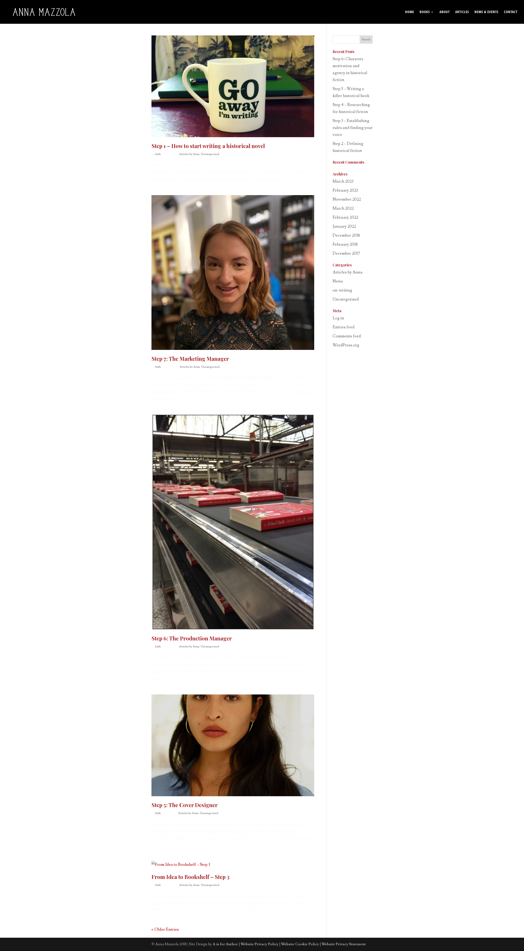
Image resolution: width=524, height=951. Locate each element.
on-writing (342, 290)
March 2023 (343, 181)
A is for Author (225, 944)
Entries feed (344, 327)
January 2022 (344, 226)
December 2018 (346, 235)
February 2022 (345, 217)
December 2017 (346, 253)
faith (158, 154)
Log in (338, 318)
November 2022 (347, 199)
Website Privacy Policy (259, 944)
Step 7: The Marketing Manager (190, 358)
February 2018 (345, 244)
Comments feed (347, 336)
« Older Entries (165, 929)
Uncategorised (210, 154)
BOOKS (425, 12)
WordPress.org (346, 345)
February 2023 (345, 190)
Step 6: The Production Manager (191, 638)
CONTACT (510, 12)
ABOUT (444, 12)
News (338, 281)
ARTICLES (462, 12)
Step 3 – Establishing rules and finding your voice (353, 127)
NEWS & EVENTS (486, 12)
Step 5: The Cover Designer (184, 805)
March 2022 (343, 208)
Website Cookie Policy (300, 944)
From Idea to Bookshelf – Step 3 (190, 876)
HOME (409, 12)
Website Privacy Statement (344, 944)
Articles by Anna (189, 154)
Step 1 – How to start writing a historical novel (208, 145)
